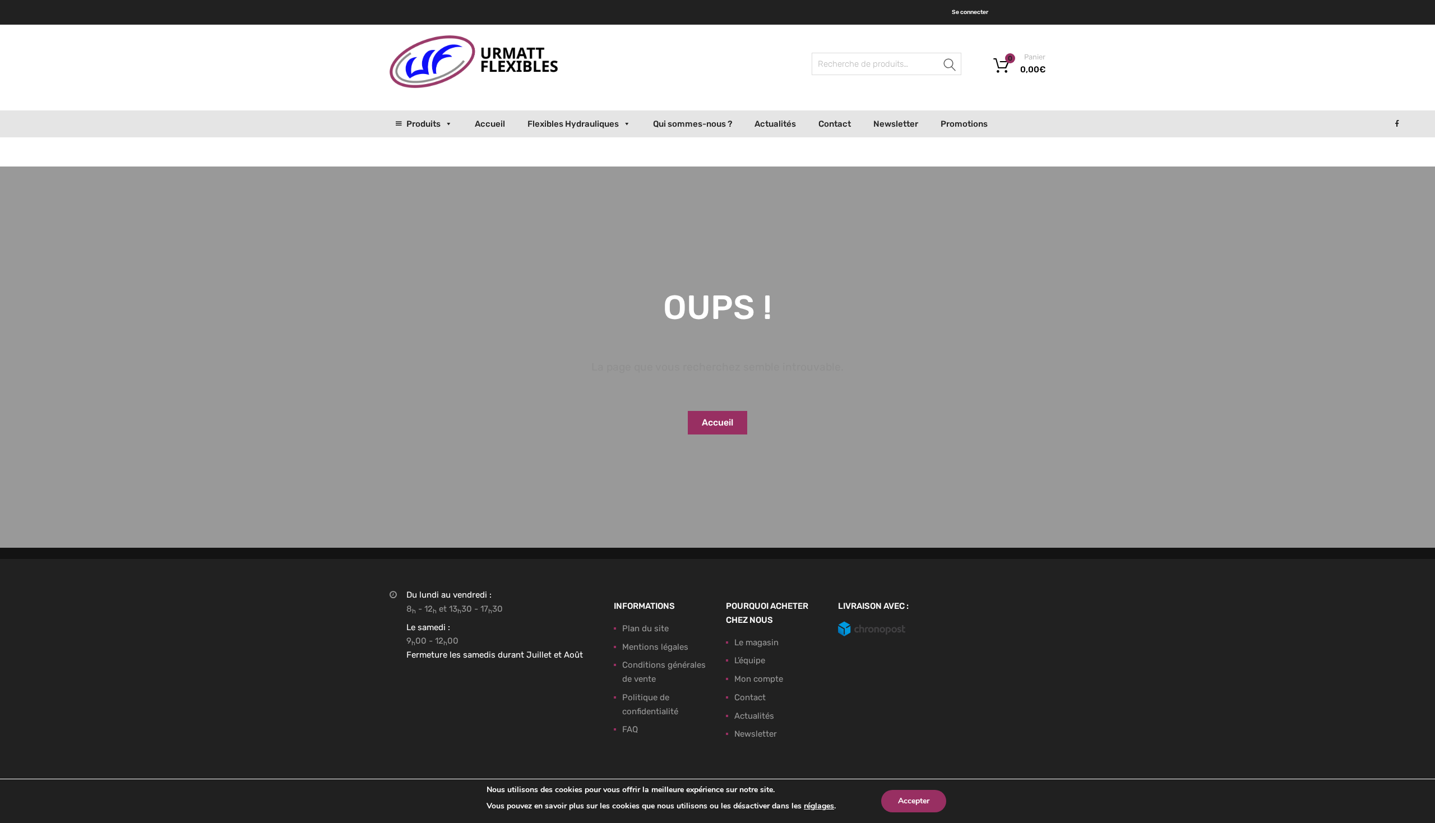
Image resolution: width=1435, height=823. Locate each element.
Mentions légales (655, 647)
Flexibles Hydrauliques (573, 124)
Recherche (950, 66)
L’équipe (749, 660)
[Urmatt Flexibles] (474, 85)
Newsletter (895, 124)
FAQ (630, 729)
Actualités (775, 124)
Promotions (964, 124)
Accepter (913, 801)
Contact (834, 124)
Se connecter (970, 12)
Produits (423, 124)
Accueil (490, 124)
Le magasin (756, 642)
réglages (819, 806)
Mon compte (758, 679)
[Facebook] (1397, 123)
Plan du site (645, 628)
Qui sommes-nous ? (692, 124)
